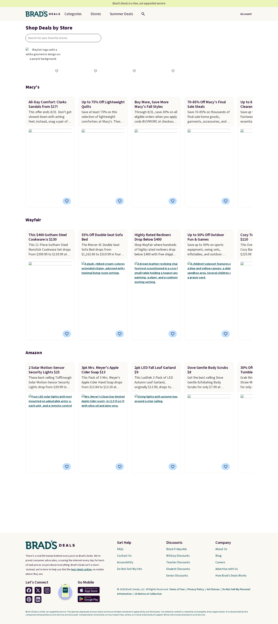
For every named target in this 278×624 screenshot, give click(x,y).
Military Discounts (178, 556)
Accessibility (125, 562)
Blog (218, 556)
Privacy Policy (195, 589)
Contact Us (124, 556)
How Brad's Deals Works (230, 575)
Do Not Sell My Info (129, 569)
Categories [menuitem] (73, 14)
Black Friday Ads (176, 549)
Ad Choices (213, 589)
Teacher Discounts (178, 562)
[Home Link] (44, 14)
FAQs (120, 549)
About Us (221, 549)
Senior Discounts (177, 575)
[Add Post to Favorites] (67, 201)
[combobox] (63, 38)
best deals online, (81, 569)
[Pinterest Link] (29, 599)
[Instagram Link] (47, 590)
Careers (220, 562)
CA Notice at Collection (148, 594)
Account (246, 14)
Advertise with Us (226, 569)
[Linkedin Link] (38, 599)
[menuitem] (121, 14)
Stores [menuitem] (96, 14)
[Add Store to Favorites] (57, 71)
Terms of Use (177, 589)
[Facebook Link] (29, 590)
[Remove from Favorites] (67, 333)
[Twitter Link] (38, 590)
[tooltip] (57, 71)
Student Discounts (178, 569)
